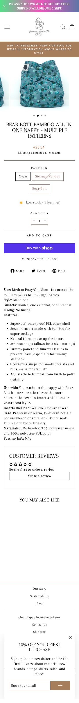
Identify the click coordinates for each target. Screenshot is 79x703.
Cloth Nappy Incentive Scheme (39, 617)
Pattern (39, 168)
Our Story (39, 588)
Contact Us (39, 624)
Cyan (23, 176)
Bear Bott (39, 189)
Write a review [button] (39, 476)
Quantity (39, 212)
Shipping (24, 152)
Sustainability (39, 596)
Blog (39, 603)
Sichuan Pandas (47, 176)
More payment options (39, 259)
